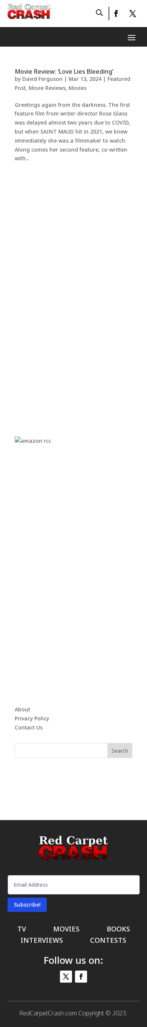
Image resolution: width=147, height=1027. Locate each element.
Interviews (42, 941)
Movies (77, 87)
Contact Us (29, 727)
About (22, 709)
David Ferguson (42, 78)
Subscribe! (27, 904)
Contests (108, 941)
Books (118, 929)
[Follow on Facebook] (116, 13)
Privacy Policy (32, 718)
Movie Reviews (47, 87)
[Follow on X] (132, 13)
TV (21, 929)
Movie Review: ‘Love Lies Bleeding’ (64, 71)
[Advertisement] (73, 291)
